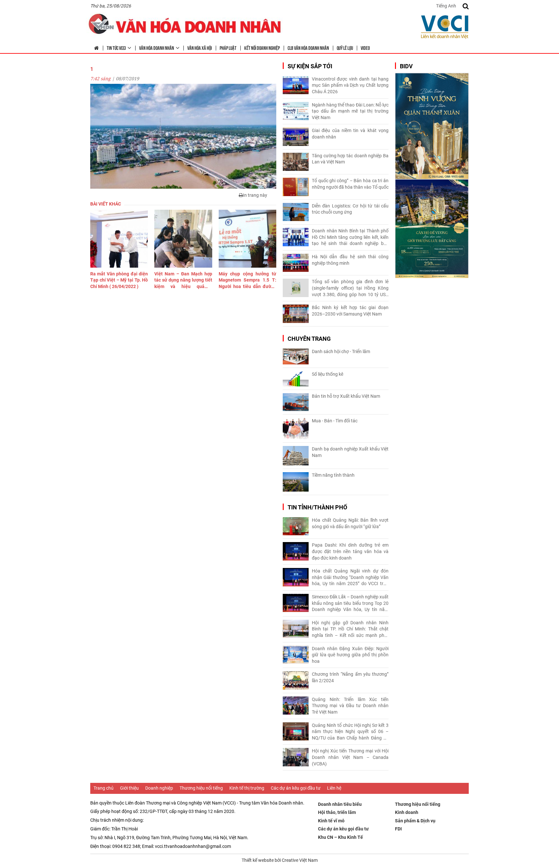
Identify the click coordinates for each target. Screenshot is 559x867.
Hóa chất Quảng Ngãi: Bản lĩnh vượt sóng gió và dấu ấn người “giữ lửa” (350, 523)
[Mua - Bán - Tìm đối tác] (296, 428)
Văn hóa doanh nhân (156, 47)
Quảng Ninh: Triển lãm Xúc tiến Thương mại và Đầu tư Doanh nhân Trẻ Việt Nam (350, 706)
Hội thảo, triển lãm (337, 812)
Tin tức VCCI (116, 47)
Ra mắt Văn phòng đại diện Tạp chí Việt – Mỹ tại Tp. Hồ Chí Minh (119, 280)
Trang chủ (103, 788)
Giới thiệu (129, 788)
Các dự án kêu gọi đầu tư (296, 788)
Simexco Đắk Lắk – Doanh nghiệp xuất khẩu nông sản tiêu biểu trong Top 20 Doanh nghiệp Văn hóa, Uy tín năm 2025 (350, 603)
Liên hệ (334, 788)
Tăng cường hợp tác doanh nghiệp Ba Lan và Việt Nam (350, 159)
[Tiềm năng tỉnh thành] (296, 482)
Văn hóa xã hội (199, 47)
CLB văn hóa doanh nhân (308, 47)
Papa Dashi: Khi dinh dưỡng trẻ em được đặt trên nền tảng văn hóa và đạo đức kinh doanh (350, 551)
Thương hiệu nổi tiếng (201, 788)
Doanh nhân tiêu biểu (340, 804)
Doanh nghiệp (159, 788)
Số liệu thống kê (327, 374)
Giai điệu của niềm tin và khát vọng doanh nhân (350, 133)
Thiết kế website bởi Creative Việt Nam (280, 860)
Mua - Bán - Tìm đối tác (334, 420)
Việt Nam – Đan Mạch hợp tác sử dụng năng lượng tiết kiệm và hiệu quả (183, 280)
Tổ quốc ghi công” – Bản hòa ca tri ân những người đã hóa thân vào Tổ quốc (350, 184)
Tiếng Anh (446, 5)
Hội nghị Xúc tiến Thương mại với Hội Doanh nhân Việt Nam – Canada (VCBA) (350, 757)
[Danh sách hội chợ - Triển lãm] (296, 356)
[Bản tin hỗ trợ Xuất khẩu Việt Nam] (296, 402)
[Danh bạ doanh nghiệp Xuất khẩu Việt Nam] (296, 455)
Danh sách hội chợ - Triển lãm (341, 351)
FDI (398, 828)
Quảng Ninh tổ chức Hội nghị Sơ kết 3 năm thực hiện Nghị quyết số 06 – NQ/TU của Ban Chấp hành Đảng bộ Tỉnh (350, 732)
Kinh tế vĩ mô (331, 820)
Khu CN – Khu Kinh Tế (340, 837)
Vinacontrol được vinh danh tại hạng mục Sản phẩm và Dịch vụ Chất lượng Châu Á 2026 (350, 85)
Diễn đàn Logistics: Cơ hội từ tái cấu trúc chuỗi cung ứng (350, 209)
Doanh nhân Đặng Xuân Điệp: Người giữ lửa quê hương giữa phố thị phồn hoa (350, 655)
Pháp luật (228, 47)
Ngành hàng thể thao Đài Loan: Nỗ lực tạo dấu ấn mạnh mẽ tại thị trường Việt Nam (350, 111)
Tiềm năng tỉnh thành (333, 475)
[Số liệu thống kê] (296, 378)
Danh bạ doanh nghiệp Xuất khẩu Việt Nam (350, 452)
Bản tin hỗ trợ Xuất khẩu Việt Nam (346, 396)
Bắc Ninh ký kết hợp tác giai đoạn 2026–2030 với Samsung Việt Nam (350, 311)
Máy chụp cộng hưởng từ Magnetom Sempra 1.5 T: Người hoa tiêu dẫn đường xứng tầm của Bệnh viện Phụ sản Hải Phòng (247, 280)
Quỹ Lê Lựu (345, 47)
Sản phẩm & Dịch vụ (415, 820)
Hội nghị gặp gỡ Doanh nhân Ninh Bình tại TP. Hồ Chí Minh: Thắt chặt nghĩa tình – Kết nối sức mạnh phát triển (350, 629)
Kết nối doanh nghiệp (262, 47)
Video (365, 47)
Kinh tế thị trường (246, 788)
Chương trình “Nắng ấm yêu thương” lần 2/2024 (350, 677)
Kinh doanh (406, 812)
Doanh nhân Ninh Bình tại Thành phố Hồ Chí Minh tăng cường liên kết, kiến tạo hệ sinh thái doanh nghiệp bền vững (350, 237)
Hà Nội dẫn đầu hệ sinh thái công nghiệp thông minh (350, 260)
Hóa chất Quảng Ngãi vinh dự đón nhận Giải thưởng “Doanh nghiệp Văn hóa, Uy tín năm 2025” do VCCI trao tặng (350, 577)
